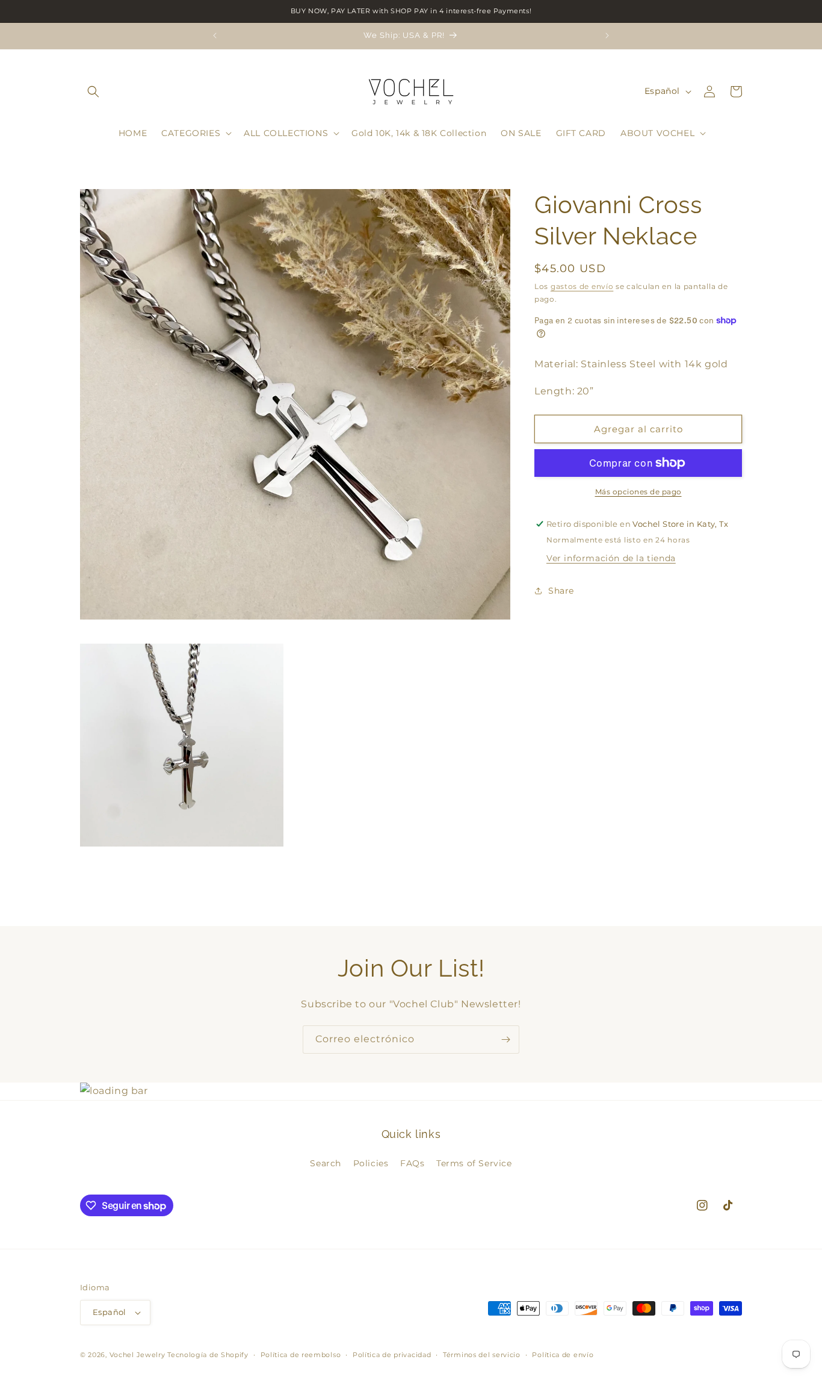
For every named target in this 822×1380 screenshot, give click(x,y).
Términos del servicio (482, 1354)
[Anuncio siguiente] (607, 35)
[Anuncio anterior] (215, 35)
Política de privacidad (392, 1354)
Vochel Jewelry (137, 1354)
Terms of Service (474, 1163)
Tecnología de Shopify (208, 1354)
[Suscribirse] (505, 1039)
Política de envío (562, 1354)
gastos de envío (582, 286)
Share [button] (561, 590)
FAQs (412, 1163)
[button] (93, 91)
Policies (371, 1163)
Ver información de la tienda (611, 558)
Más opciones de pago (638, 491)
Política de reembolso (301, 1354)
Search (325, 1163)
